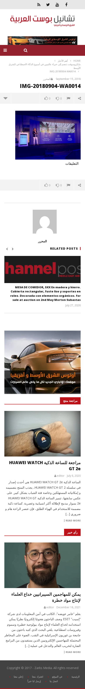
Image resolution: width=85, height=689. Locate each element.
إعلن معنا (18, 676)
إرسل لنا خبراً (34, 681)
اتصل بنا (54, 681)
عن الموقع (57, 676)
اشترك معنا (37, 676)
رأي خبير (72, 532)
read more (73, 520)
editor (61, 476)
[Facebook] (66, 4)
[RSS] (38, 4)
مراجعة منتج (70, 401)
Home (77, 60)
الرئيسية (75, 676)
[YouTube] (57, 4)
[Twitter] (48, 4)
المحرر (47, 79)
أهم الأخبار (63, 60)
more (5, 98)
